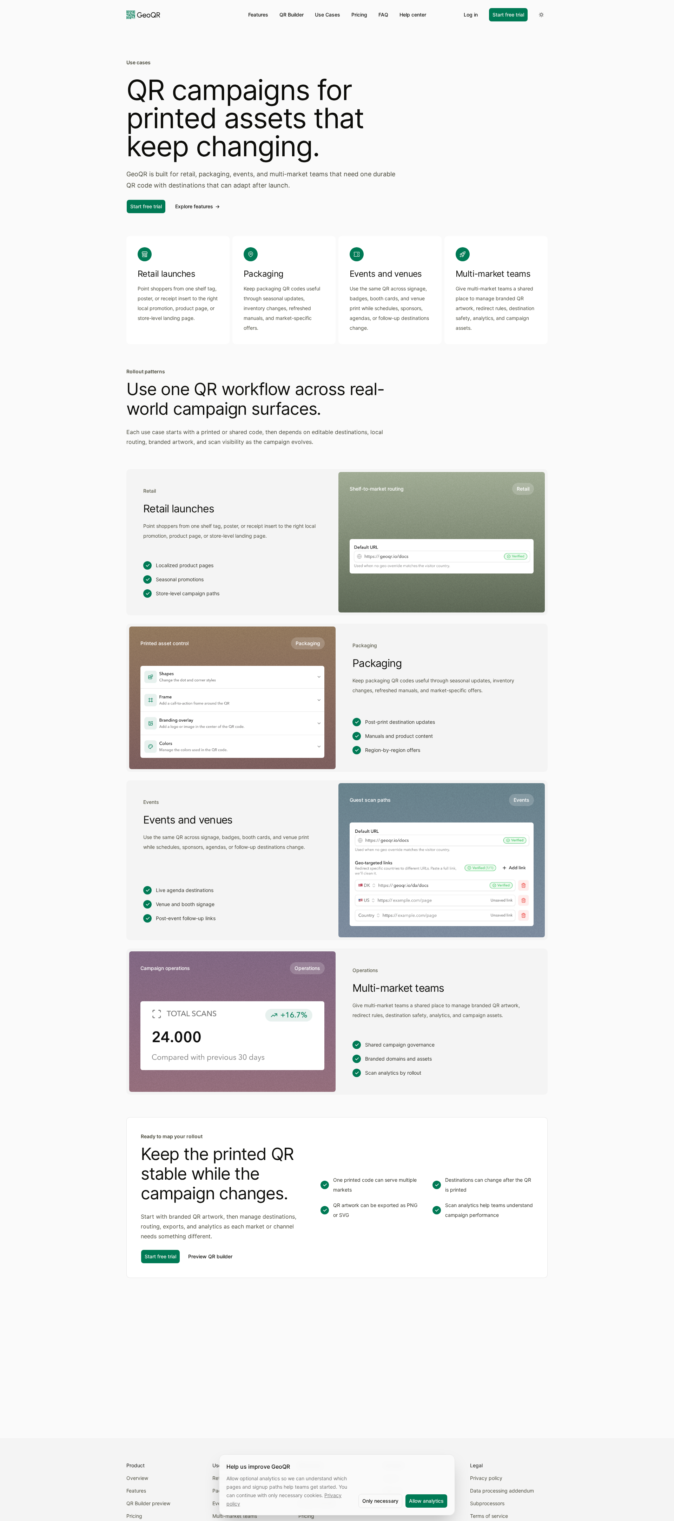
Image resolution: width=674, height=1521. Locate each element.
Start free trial (508, 15)
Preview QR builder (210, 1256)
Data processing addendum (502, 1491)
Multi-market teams (234, 1516)
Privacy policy (486, 1478)
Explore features (197, 206)
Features (258, 15)
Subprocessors (487, 1503)
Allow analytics (426, 1501)
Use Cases (327, 15)
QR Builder (291, 15)
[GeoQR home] (143, 15)
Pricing (359, 15)
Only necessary (380, 1501)
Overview (137, 1478)
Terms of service (489, 1516)
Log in (471, 15)
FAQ (383, 15)
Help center (412, 15)
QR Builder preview (148, 1503)
